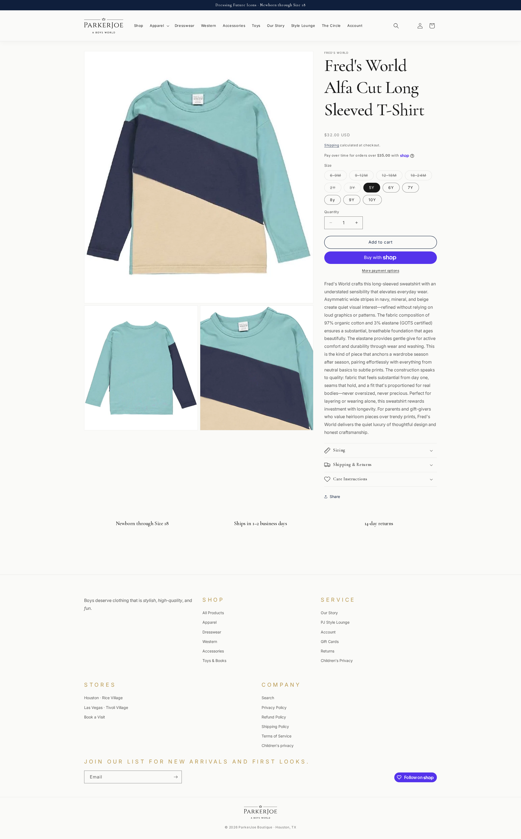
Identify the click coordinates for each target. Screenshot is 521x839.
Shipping (331, 145)
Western (209, 641)
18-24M (421, 176)
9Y (352, 199)
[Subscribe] (176, 777)
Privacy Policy (274, 707)
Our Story (329, 612)
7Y (410, 187)
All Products (213, 612)
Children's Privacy (337, 660)
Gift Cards (330, 641)
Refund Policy (274, 716)
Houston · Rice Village (103, 697)
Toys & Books (214, 660)
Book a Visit (94, 716)
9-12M (364, 176)
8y (332, 199)
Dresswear (211, 631)
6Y (391, 187)
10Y (372, 199)
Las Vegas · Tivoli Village (106, 707)
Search (268, 697)
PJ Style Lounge (335, 622)
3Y (355, 189)
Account (328, 631)
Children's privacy (278, 745)
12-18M (392, 176)
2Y (335, 189)
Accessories (213, 651)
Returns (327, 651)
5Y (371, 187)
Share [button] (335, 496)
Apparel (209, 622)
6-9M (338, 176)
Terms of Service (276, 736)
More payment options (380, 271)
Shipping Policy (275, 726)
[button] (159, 25)
